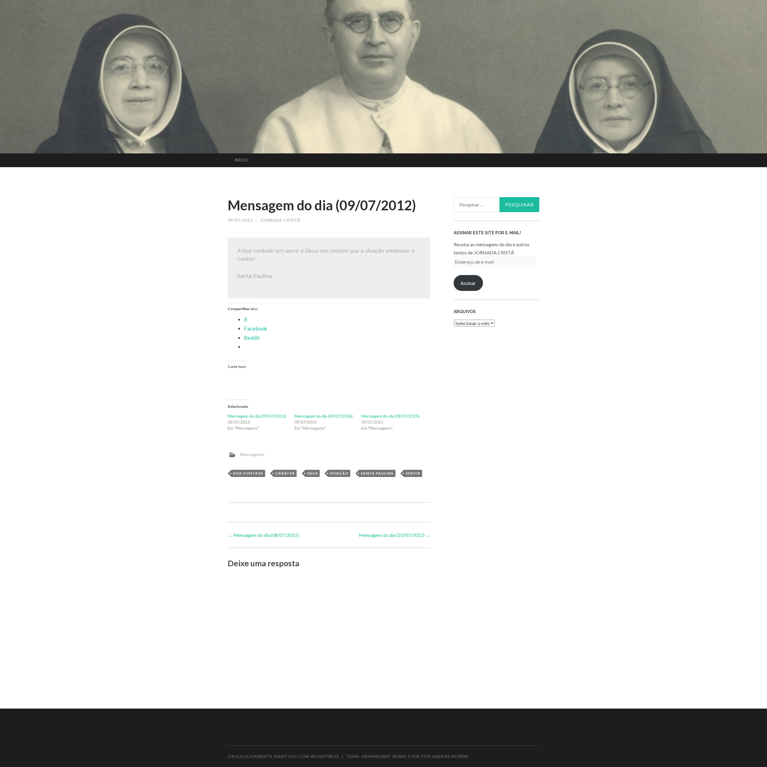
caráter (285, 473)
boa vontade (248, 473)
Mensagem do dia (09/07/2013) (257, 416)
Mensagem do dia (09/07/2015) (390, 416)
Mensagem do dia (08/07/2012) (263, 535)
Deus (312, 473)
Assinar (468, 283)
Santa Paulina (377, 473)
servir (413, 473)
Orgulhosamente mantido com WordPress (283, 756)
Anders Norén (450, 756)
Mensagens (252, 454)
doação (339, 473)
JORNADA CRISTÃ (280, 220)
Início (241, 160)
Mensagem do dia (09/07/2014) (324, 416)
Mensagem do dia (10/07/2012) (394, 535)
